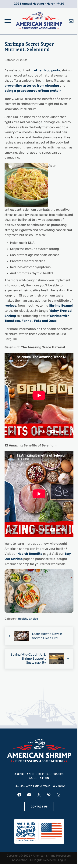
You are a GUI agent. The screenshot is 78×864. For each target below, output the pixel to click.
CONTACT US (39, 806)
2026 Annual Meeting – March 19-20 (39, 3)
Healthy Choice (28, 618)
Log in (62, 860)
